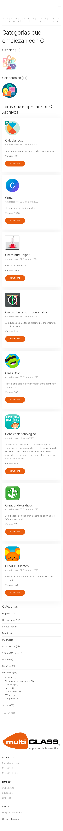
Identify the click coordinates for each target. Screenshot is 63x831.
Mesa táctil (7, 768)
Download (15, 163)
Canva (9, 198)
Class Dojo (12, 373)
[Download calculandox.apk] (12, 128)
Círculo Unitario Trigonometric (26, 312)
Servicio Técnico (10, 819)
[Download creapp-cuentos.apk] (12, 553)
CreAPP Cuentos (17, 566)
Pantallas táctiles (10, 763)
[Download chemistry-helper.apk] (12, 242)
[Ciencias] (9, 62)
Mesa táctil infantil (11, 773)
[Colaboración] (9, 90)
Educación (7, 793)
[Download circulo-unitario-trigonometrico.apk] (12, 300)
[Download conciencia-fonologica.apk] (12, 421)
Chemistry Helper (17, 255)
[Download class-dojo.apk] (12, 361)
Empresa (6, 798)
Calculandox (14, 140)
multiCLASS (8, 788)
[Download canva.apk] (12, 185)
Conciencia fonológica (20, 434)
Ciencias (8, 50)
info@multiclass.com (12, 812)
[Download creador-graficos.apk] (12, 493)
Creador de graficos (19, 505)
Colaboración (11, 78)
